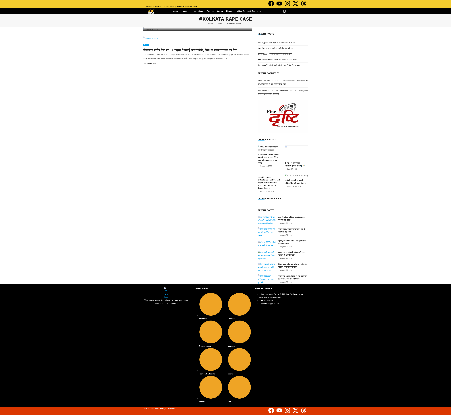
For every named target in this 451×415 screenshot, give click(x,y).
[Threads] (304, 3)
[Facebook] (271, 3)
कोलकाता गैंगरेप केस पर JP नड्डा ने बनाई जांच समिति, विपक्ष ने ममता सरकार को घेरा (190, 50)
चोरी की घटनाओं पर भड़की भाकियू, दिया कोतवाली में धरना (295, 181)
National (185, 11)
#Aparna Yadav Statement (181, 54)
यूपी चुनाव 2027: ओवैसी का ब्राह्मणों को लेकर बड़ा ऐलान (275, 54)
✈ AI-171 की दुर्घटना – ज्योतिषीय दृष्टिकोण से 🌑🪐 (295, 164)
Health (229, 11)
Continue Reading (149, 63)
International (198, 11)
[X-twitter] (295, 3)
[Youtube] (279, 3)
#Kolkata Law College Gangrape (221, 54)
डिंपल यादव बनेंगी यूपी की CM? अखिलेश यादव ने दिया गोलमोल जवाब (279, 65)
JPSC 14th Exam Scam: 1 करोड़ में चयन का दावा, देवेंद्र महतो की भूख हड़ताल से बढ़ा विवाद (269, 159)
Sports (220, 11)
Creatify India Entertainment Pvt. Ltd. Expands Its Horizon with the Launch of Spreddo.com (269, 182)
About (175, 11)
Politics (238, 11)
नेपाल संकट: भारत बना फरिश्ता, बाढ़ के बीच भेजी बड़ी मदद (275, 48)
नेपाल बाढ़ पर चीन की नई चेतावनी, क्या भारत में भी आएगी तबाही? (277, 60)
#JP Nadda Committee (200, 54)
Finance (210, 11)
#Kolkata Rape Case (241, 54)
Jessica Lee (262, 91)
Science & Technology (252, 11)
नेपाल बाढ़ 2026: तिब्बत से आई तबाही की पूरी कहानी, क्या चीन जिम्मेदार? (292, 277)
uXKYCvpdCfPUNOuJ (266, 81)
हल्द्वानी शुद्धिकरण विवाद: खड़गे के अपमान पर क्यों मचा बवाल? (276, 43)
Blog (146, 45)
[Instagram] (287, 3)
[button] (284, 11)
